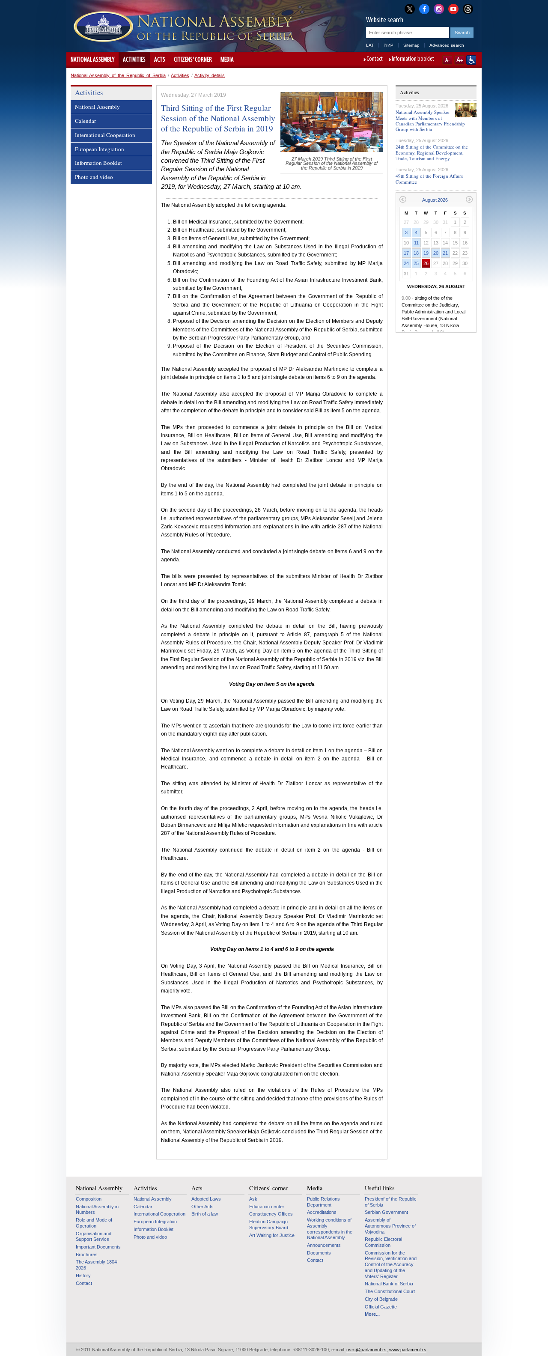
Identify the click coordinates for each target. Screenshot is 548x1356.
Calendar (85, 121)
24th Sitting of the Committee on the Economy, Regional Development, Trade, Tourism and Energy (432, 152)
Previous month (402, 199)
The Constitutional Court (390, 1291)
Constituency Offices (271, 1213)
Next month (469, 199)
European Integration (99, 149)
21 (445, 253)
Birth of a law (204, 1213)
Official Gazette (381, 1306)
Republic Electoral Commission (383, 1242)
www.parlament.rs (407, 1349)
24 (406, 263)
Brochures (87, 1254)
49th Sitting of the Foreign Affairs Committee (429, 179)
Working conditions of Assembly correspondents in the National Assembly (329, 1228)
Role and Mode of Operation (94, 1222)
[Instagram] (439, 8)
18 (416, 253)
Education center (266, 1206)
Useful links (380, 1188)
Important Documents (98, 1246)
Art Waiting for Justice (272, 1235)
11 (416, 242)
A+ (459, 60)
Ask (253, 1198)
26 (426, 263)
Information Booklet (98, 163)
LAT (370, 45)
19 (426, 253)
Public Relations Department (323, 1201)
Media (227, 60)
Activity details (209, 75)
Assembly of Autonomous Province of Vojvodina (390, 1225)
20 (435, 253)
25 (416, 263)
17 (406, 253)
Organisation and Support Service (93, 1236)
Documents (319, 1252)
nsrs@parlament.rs (366, 1349)
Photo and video (94, 177)
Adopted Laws (206, 1198)
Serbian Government (386, 1212)
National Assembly (92, 60)
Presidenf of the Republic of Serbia (391, 1201)
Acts (159, 60)
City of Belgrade (381, 1299)
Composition (88, 1198)
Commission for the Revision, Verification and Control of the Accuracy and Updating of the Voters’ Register (391, 1264)
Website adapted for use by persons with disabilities (471, 60)
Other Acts (202, 1206)
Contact (374, 60)
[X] (410, 9)
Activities (134, 60)
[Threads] (468, 9)
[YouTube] (453, 8)
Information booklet (413, 60)
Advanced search (446, 45)
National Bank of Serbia (389, 1283)
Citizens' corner (193, 60)
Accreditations (322, 1212)
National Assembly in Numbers (97, 1209)
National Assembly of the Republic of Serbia (118, 75)
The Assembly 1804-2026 (97, 1264)
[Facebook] (424, 8)
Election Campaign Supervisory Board (268, 1224)
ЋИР (388, 45)
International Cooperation (105, 135)
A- (447, 60)
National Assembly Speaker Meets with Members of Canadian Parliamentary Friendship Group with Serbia (430, 120)
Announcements (324, 1245)
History (83, 1275)
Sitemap (411, 45)
